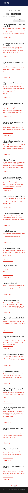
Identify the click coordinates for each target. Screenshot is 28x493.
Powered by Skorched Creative (14, 491)
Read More (7, 37)
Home (4, 10)
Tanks (7, 10)
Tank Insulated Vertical (14, 10)
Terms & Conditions (20, 489)
